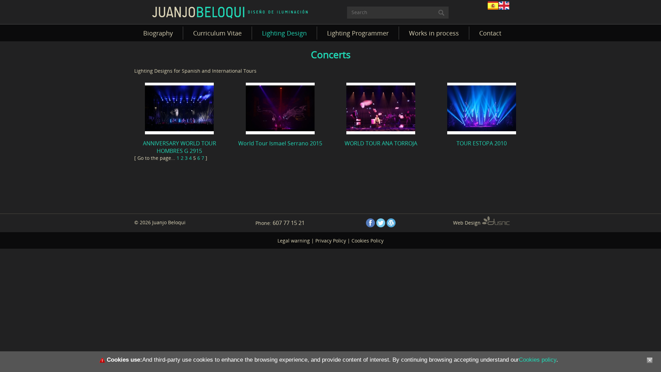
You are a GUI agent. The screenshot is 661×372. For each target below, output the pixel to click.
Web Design (467, 222)
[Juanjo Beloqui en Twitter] (380, 222)
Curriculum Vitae (217, 33)
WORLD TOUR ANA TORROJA (381, 143)
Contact (490, 33)
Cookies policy (537, 359)
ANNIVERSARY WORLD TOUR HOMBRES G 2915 (179, 147)
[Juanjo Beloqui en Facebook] (370, 222)
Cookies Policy (368, 240)
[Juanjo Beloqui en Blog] (391, 222)
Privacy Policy (330, 240)
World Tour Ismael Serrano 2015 (280, 143)
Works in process (434, 33)
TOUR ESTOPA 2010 (482, 143)
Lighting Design (284, 33)
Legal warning (293, 240)
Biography (158, 33)
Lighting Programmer (358, 33)
